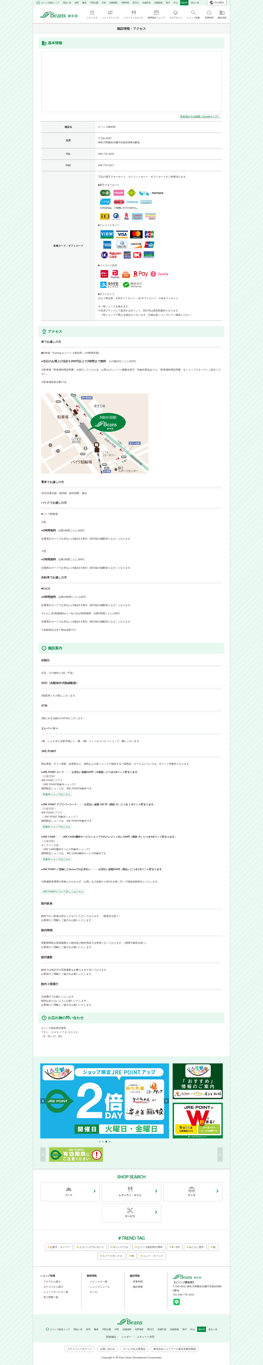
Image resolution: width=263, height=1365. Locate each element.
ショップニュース (100, 1286)
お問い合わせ (107, 1348)
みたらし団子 (196, 1247)
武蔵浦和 (113, 2)
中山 (176, 2)
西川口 (136, 2)
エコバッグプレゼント (91, 1247)
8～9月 (176, 1247)
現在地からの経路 (199, 116)
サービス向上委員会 (134, 1348)
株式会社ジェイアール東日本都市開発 (174, 1348)
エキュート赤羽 (145, 1337)
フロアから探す (52, 1281)
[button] (100, 1142)
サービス (130, 1216)
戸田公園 (94, 2)
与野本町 (125, 2)
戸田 (104, 2)
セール (93, 1291)
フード (68, 1195)
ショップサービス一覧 (55, 1291)
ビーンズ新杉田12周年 (150, 1247)
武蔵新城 (158, 2)
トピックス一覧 (98, 1281)
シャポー (126, 1337)
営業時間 (138, 1281)
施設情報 (138, 1286)
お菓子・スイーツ (60, 1247)
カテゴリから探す (53, 1286)
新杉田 (184, 2)
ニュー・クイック (153, 1255)
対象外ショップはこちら (56, 794)
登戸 (168, 2)
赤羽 (77, 2)
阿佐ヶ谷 (67, 2)
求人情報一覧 (50, 1297)
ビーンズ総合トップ (50, 2)
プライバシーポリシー (79, 1348)
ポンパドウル (120, 1247)
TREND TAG (133, 1237)
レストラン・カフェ (130, 1195)
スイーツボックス (112, 1255)
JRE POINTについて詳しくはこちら (63, 891)
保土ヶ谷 (195, 2)
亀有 (84, 2)
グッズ (191, 1195)
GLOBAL (219, 2)
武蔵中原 (146, 2)
